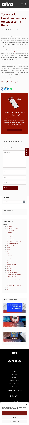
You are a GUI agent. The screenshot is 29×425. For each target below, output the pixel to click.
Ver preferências (14, 421)
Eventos (9, 247)
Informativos (19, 30)
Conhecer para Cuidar (12, 228)
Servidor (9, 283)
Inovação (9, 259)
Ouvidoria (14, 386)
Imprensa (9, 255)
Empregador (10, 239)
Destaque (13, 30)
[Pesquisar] (24, 202)
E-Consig (9, 234)
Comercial (14, 371)
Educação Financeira (12, 236)
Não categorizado (11, 264)
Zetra (8, 287)
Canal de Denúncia (14, 383)
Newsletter (10, 268)
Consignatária (10, 230)
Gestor (8, 251)
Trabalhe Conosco (14, 380)
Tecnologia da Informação (14, 285)
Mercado (9, 262)
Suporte (14, 374)
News (8, 266)
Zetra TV (9, 289)
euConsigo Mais (11, 245)
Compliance (10, 226)
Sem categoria (11, 282)
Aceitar (14, 413)
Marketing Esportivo (12, 261)
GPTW (8, 253)
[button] (26, 404)
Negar (14, 417)
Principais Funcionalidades (14, 274)
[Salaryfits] (14, 396)
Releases (9, 278)
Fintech (9, 249)
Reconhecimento (11, 276)
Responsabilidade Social (13, 280)
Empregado (10, 238)
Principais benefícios (12, 272)
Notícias (9, 270)
